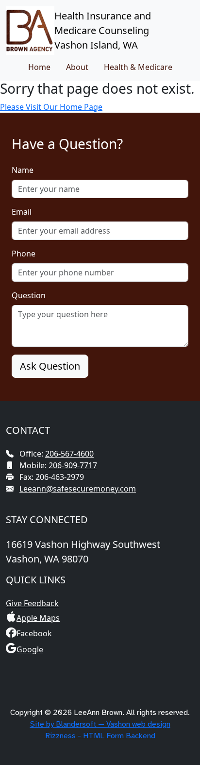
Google (30, 649)
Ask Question (50, 366)
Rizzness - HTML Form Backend (100, 736)
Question (29, 295)
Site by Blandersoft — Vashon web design (100, 724)
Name (22, 170)
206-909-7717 (73, 465)
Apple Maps (38, 617)
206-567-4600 (69, 453)
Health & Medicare (138, 67)
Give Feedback (32, 603)
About (77, 67)
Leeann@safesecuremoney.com (77, 488)
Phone (23, 253)
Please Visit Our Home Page (51, 107)
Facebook (34, 633)
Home (39, 67)
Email (22, 211)
